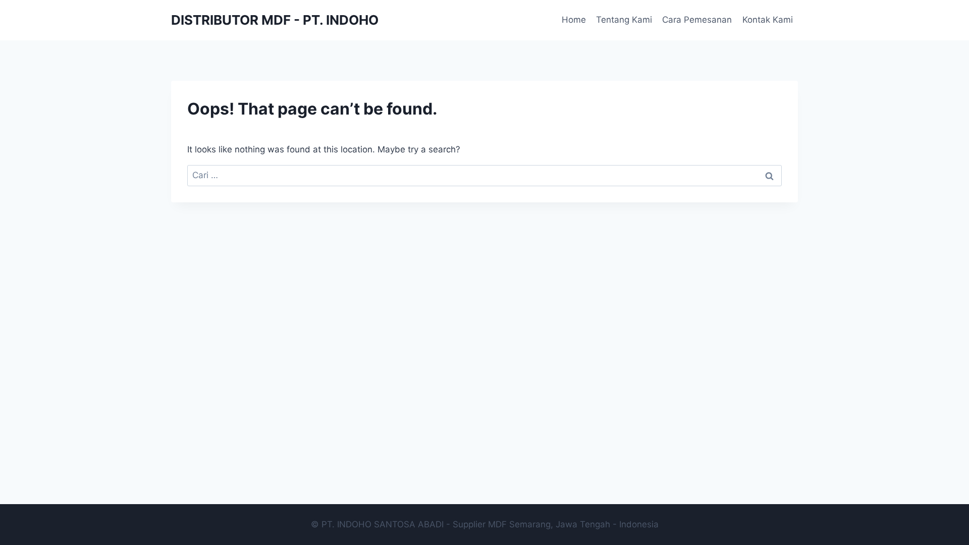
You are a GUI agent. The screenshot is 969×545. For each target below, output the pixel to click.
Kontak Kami (767, 20)
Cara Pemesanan (697, 20)
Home (574, 20)
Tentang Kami (624, 20)
